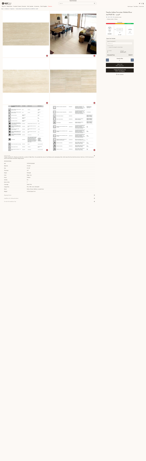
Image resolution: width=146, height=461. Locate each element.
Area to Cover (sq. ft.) (111, 41)
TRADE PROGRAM (73, 0)
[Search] (94, 3)
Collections (7, 8)
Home (2, 8)
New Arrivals (141, 6)
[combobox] (76, 3)
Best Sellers (136, 6)
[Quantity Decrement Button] (107, 60)
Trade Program (130, 6)
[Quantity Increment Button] (132, 60)
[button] (26, 34)
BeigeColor (12, 8)
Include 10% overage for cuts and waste (115, 47)
